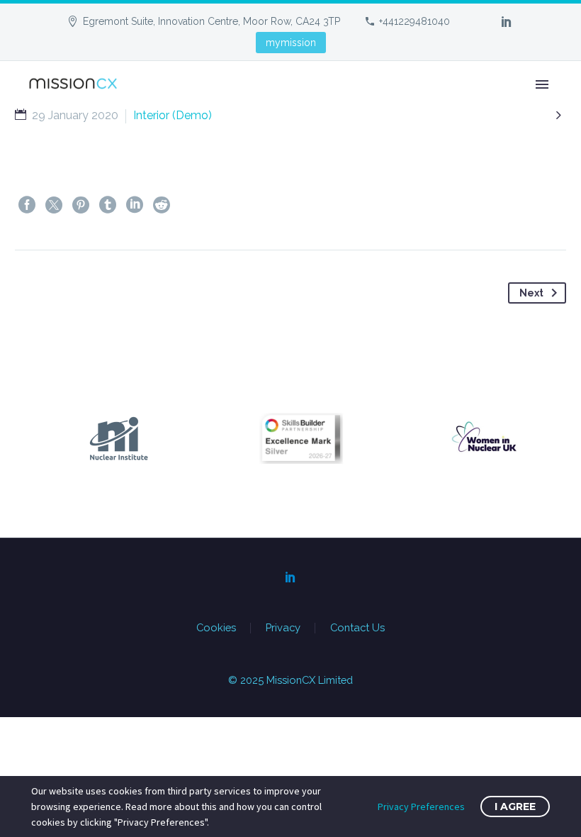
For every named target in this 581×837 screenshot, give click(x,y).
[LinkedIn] (506, 21)
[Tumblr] (107, 205)
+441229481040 (414, 21)
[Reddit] (161, 205)
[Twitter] (53, 205)
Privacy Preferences (421, 806)
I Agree (515, 806)
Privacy (283, 628)
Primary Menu (542, 84)
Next (531, 293)
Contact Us (357, 628)
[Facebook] (26, 205)
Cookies (216, 628)
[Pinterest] (80, 205)
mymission (291, 42)
